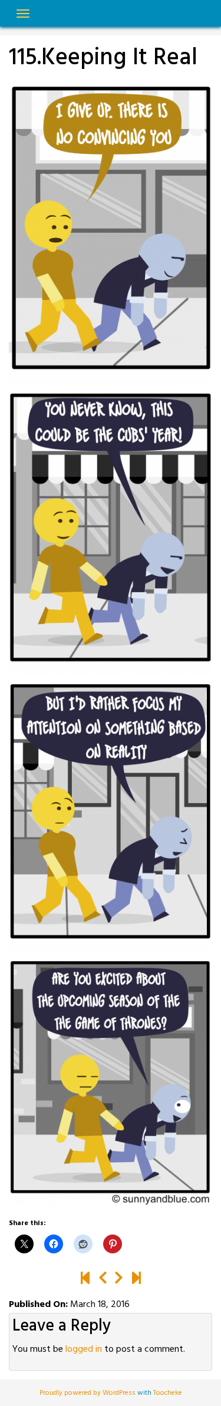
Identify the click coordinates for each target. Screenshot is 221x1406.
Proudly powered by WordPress (88, 1393)
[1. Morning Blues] (85, 1279)
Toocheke (167, 1393)
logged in (83, 1349)
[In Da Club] (136, 1279)
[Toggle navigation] (23, 13)
